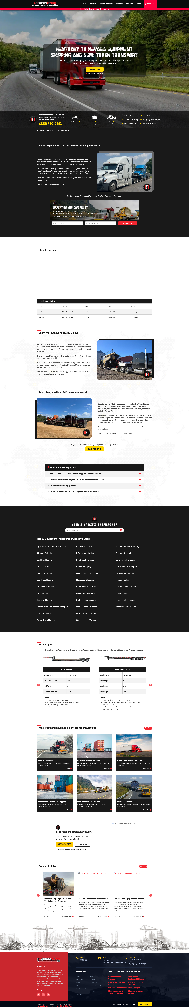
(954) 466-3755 (64, 844)
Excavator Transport (85, 546)
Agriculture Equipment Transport (52, 546)
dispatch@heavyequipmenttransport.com (114, 961)
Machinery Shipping (85, 593)
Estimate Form (95, 983)
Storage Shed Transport (126, 566)
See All (147, 728)
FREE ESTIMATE (145, 1004)
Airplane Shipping (45, 553)
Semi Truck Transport (125, 559)
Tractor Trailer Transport (126, 586)
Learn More (82, 844)
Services (93, 4)
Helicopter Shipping (85, 580)
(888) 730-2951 (150, 4)
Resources (129, 4)
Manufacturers (95, 986)
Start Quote (127, 223)
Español (79, 995)
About (139, 4)
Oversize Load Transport (87, 620)
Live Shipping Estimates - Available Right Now (94, 9)
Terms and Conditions (56, 1006)
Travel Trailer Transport (126, 600)
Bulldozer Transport (46, 586)
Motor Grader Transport (86, 613)
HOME (78, 976)
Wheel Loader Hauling (126, 606)
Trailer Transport (123, 593)
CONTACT (79, 983)
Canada (92, 989)
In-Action (119, 4)
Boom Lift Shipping (45, 573)
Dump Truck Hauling (46, 620)
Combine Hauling (44, 600)
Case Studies (80, 986)
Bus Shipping (43, 593)
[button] (94, 473)
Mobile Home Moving (86, 600)
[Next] (150, 685)
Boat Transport (43, 566)
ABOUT (92, 976)
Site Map (68, 1006)
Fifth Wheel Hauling (85, 553)
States (48, 130)
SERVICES (93, 980)
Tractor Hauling (123, 580)
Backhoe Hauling (44, 559)
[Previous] (38, 685)
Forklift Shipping (83, 566)
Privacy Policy (42, 1006)
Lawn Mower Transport (86, 586)
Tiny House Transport (125, 573)
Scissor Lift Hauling (124, 553)
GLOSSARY (79, 980)
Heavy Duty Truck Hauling (88, 573)
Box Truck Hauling (45, 580)
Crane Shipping (44, 613)
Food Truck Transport (85, 559)
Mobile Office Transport (86, 606)
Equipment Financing (45, 990)
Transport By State (106, 4)
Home (84, 4)
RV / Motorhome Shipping (127, 546)
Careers (93, 992)
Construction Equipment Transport (52, 606)
